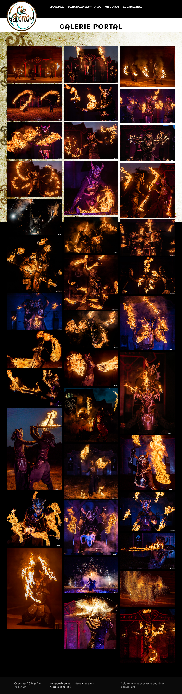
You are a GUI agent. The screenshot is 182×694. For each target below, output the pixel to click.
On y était (112, 7)
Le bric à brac (132, 7)
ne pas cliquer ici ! (60, 687)
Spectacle (57, 7)
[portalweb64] (147, 589)
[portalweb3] (35, 64)
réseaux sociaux (84, 683)
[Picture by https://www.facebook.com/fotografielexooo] (91, 64)
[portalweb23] (35, 589)
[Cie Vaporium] (18, 18)
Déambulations (79, 7)
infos (97, 7)
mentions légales (60, 683)
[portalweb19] (147, 66)
